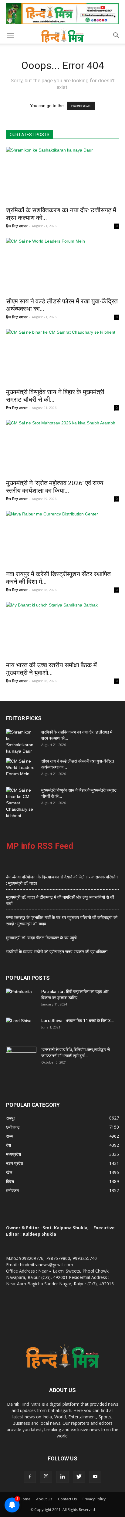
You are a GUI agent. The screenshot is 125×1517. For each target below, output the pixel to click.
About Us (44, 1499)
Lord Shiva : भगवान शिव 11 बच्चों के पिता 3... (77, 1020)
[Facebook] (30, 1477)
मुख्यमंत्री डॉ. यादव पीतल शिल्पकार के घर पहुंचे (41, 937)
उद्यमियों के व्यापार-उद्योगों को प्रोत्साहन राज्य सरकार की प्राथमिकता (56, 951)
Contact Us (67, 1499)
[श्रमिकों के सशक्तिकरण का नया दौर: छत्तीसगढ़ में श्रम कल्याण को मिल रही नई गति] (62, 175)
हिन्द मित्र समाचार (17, 226)
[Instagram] (46, 1477)
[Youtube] (95, 1477)
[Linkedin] (62, 1477)
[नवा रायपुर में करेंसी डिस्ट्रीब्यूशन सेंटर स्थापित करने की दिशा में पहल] (62, 539)
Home (25, 1499)
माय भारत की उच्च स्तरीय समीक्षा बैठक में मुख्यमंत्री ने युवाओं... (51, 669)
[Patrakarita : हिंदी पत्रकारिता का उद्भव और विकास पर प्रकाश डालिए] (21, 999)
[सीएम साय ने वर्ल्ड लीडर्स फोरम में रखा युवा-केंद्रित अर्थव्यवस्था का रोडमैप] (62, 266)
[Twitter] (79, 1477)
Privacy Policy (94, 1499)
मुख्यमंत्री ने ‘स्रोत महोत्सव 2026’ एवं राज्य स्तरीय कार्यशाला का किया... (54, 486)
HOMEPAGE (80, 106)
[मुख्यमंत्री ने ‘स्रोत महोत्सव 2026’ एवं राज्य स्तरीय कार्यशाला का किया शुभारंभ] (62, 448)
